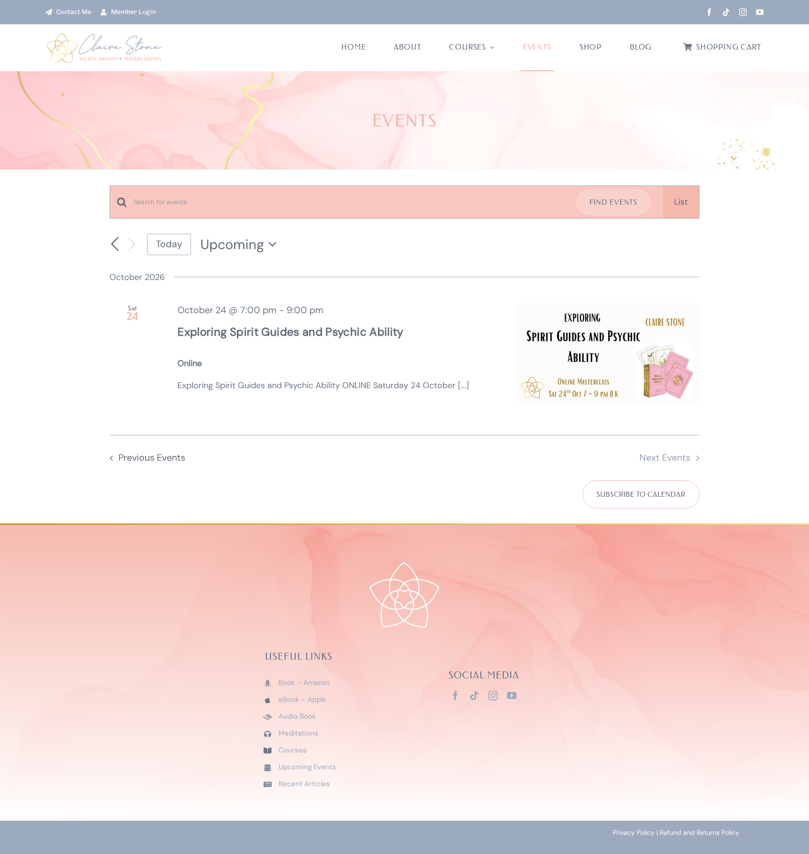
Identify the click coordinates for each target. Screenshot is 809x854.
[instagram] (743, 12)
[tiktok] (726, 12)
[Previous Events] (115, 244)
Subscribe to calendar (640, 494)
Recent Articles (304, 783)
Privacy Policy (634, 832)
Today (169, 244)
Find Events (613, 202)
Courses (293, 750)
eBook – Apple (302, 699)
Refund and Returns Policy (699, 832)
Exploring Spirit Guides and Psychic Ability (290, 331)
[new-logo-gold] (103, 36)
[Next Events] (131, 244)
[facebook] (709, 12)
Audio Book (297, 716)
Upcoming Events (307, 767)
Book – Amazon (304, 682)
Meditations (298, 733)
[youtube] (760, 12)
